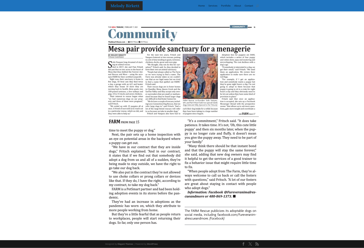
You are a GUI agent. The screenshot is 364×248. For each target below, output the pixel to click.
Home (201, 6)
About (237, 6)
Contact (249, 6)
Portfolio (226, 6)
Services (212, 6)
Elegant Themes (125, 244)
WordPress (152, 244)
